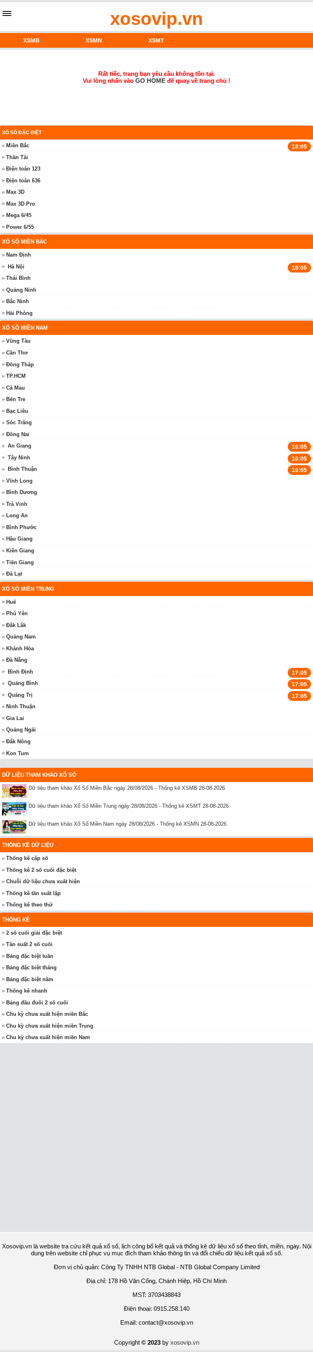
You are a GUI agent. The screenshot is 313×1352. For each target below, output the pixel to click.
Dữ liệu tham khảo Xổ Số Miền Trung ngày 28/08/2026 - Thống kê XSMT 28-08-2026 (129, 806)
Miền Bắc (17, 145)
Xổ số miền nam (25, 328)
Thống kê (16, 920)
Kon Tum (17, 753)
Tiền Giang (20, 562)
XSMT (156, 40)
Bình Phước (21, 527)
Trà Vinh (16, 504)
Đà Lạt (14, 574)
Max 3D (15, 192)
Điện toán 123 (23, 169)
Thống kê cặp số (27, 858)
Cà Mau (15, 388)
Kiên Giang (20, 550)
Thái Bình (18, 278)
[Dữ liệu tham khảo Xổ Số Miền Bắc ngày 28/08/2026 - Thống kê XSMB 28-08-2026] (15, 791)
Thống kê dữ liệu (27, 845)
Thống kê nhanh (26, 991)
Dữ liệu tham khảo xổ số (39, 775)
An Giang (19, 446)
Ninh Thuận (20, 706)
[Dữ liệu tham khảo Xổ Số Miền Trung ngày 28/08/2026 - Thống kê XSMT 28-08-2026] (15, 809)
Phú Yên (17, 613)
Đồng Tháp (20, 364)
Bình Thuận (22, 469)
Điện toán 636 (23, 180)
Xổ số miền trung (28, 589)
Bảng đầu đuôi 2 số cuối (37, 1003)
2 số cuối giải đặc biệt (34, 933)
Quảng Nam (21, 637)
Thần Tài (17, 157)
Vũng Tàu (18, 341)
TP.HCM (16, 376)
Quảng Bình (23, 683)
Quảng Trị (20, 695)
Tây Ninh (19, 457)
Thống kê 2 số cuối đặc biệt (41, 870)
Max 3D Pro (20, 204)
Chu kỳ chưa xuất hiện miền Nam (48, 1037)
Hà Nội (16, 267)
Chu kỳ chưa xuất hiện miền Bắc (47, 1014)
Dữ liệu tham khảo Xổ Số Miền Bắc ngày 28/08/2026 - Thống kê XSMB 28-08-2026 (127, 788)
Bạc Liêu (17, 411)
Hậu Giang (19, 539)
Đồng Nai (17, 434)
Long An (17, 515)
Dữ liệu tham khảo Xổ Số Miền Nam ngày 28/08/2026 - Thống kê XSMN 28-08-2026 (128, 824)
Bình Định (20, 672)
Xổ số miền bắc (24, 242)
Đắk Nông (18, 741)
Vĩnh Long (19, 481)
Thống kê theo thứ (29, 905)
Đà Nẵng (16, 660)
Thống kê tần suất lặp (33, 893)
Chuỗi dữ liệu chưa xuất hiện (43, 881)
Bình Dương (21, 492)
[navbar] (7, 13)
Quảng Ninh (21, 290)
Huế (11, 602)
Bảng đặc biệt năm (29, 979)
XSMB (31, 40)
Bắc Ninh (17, 301)
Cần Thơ (17, 353)
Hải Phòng (19, 313)
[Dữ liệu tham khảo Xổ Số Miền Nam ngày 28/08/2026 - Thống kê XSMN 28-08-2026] (15, 826)
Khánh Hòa (20, 648)
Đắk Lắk (16, 625)
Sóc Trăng (19, 422)
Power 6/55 (20, 227)
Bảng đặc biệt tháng (31, 967)
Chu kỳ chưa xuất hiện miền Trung (49, 1026)
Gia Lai (15, 718)
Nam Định (18, 255)
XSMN (94, 40)
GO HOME (150, 80)
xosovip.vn (156, 19)
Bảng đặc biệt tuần (29, 956)
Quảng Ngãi (21, 730)
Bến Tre (15, 399)
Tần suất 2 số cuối (29, 944)
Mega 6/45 (18, 215)
